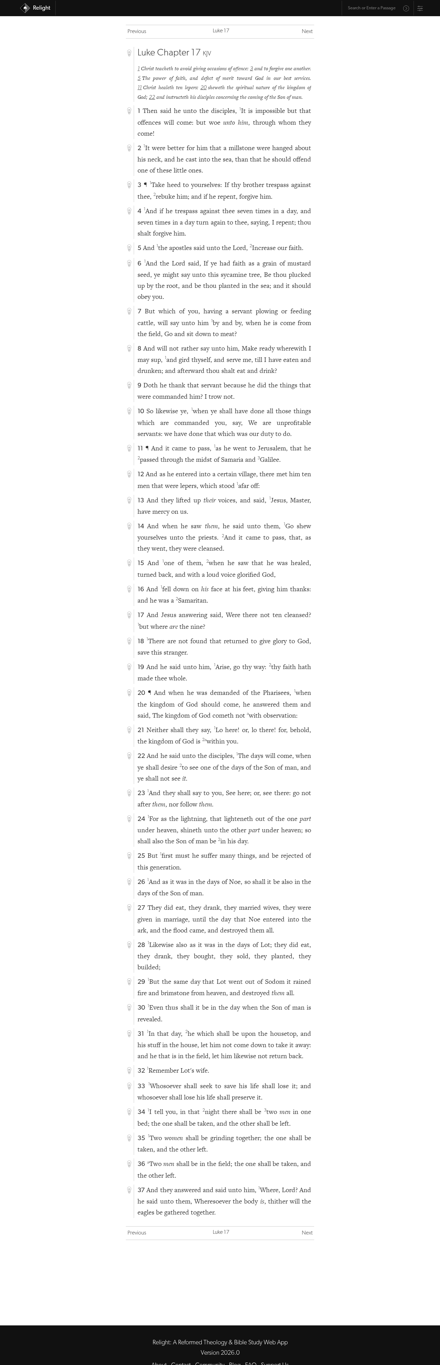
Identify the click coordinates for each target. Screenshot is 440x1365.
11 (140, 88)
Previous (137, 31)
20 (203, 88)
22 (152, 97)
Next (307, 31)
